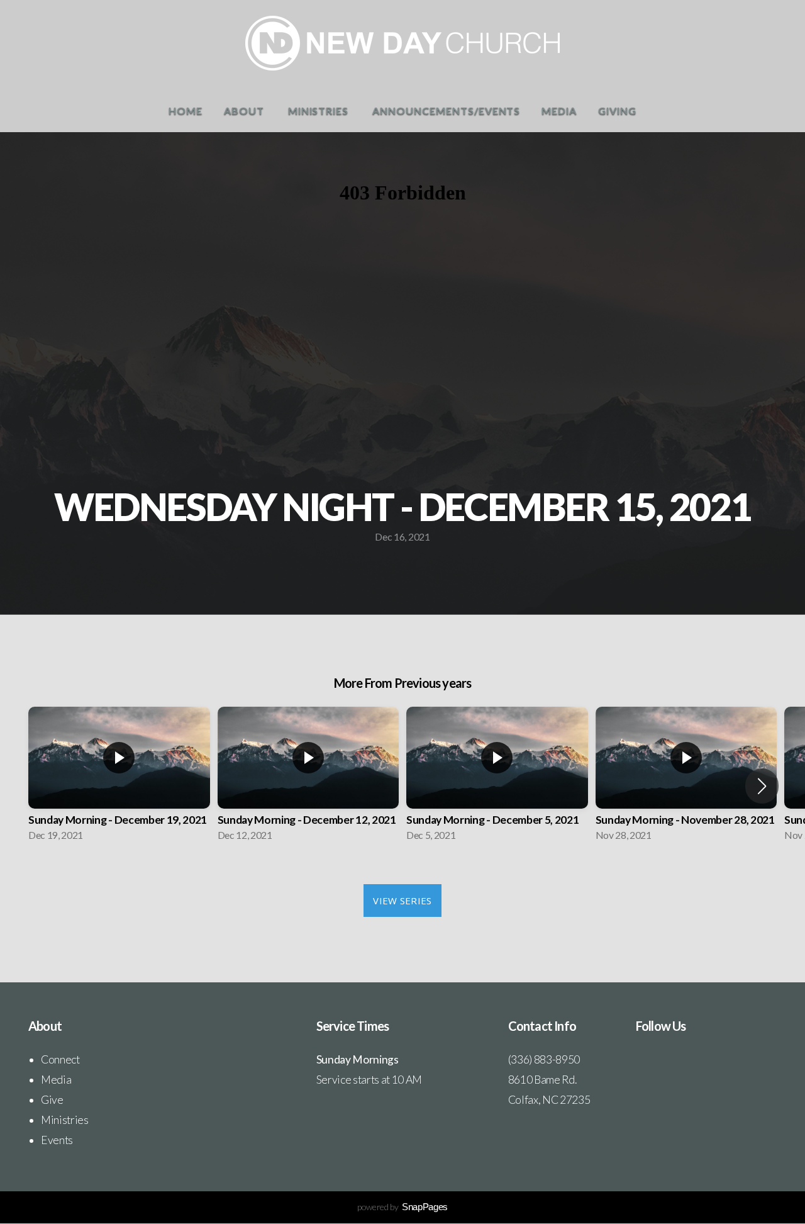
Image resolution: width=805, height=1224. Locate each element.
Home (186, 110)
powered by (402, 1206)
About (245, 110)
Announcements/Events (446, 110)
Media (559, 110)
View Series (402, 900)
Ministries (320, 110)
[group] (119, 778)
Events (57, 1140)
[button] (761, 786)
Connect (60, 1059)
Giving (617, 110)
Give (52, 1099)
